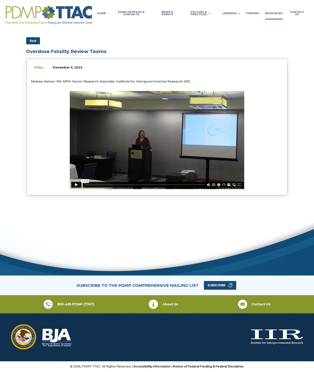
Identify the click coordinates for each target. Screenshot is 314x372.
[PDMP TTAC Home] (49, 22)
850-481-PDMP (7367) (75, 304)
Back (33, 41)
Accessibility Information (152, 366)
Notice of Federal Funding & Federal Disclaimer (208, 366)
